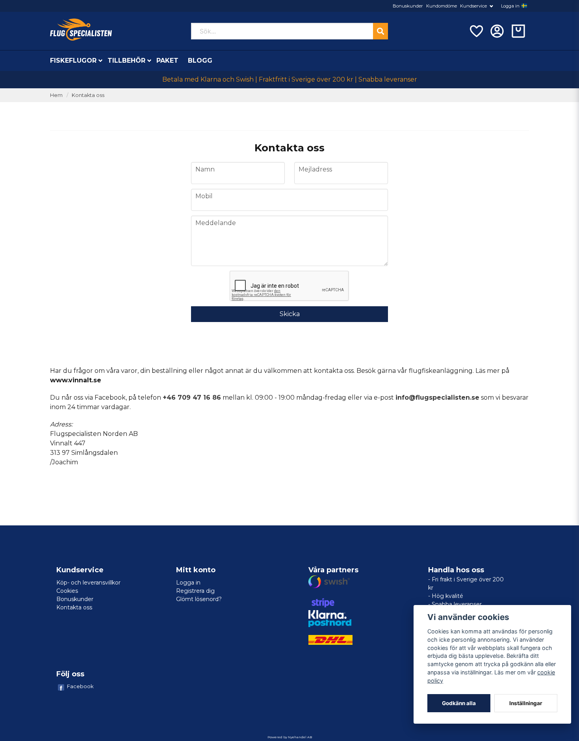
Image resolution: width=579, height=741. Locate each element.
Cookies (67, 590)
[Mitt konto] (497, 31)
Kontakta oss (74, 607)
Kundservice (473, 6)
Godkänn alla (459, 703)
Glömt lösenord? (199, 599)
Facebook (80, 686)
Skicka (290, 314)
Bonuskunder (408, 6)
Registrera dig (195, 590)
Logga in (510, 6)
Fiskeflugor (73, 60)
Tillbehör (126, 60)
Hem (56, 95)
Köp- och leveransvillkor (88, 582)
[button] (524, 6)
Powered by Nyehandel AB (289, 737)
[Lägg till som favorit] (475, 31)
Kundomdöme (441, 6)
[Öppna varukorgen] (518, 31)
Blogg (200, 60)
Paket (167, 60)
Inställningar (525, 703)
